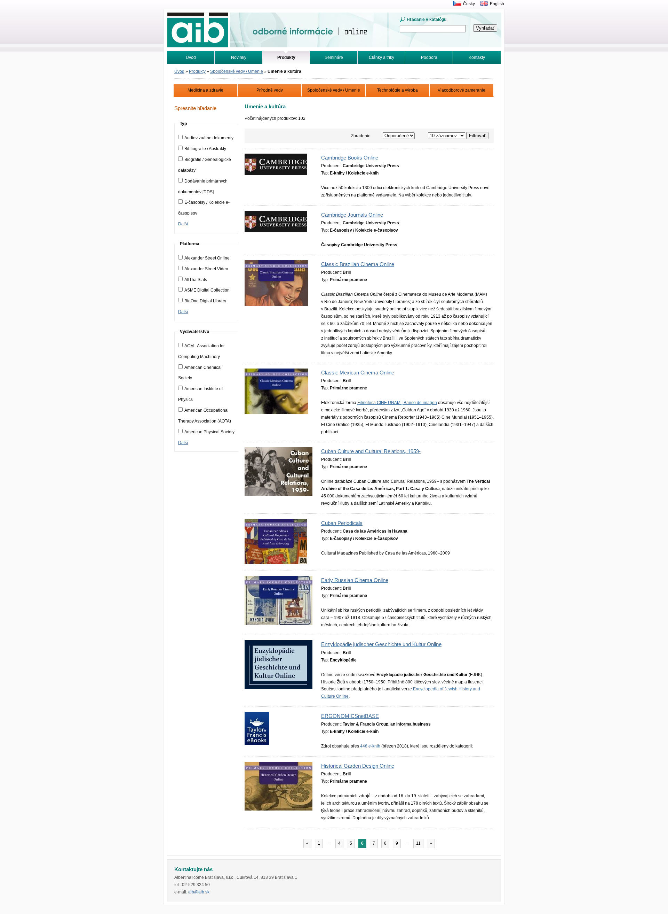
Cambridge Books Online (349, 158)
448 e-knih (370, 746)
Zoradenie (361, 135)
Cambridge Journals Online (352, 215)
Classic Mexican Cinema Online (357, 372)
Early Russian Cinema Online (354, 580)
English (497, 3)
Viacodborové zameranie (461, 90)
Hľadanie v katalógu (426, 19)
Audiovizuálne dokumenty (208, 137)
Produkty (197, 71)
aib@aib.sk (198, 892)
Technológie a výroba (397, 90)
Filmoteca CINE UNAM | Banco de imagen (397, 402)
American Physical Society (209, 431)
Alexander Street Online (207, 258)
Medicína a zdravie (205, 90)
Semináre (334, 57)
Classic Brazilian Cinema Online (357, 264)
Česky (469, 3)
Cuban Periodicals (342, 523)
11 (418, 843)
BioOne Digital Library (205, 301)
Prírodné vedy (269, 90)
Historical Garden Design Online (357, 766)
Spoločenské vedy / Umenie (236, 71)
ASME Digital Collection (207, 290)
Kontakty (477, 57)
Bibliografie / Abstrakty (205, 148)
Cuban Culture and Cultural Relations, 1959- (371, 451)
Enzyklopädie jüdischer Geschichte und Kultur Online (381, 644)
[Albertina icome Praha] (455, 3)
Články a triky (381, 57)
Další (183, 224)
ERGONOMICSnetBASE (350, 716)
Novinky (238, 57)
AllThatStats (195, 279)
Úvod (191, 57)
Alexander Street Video (206, 268)
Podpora (429, 57)
